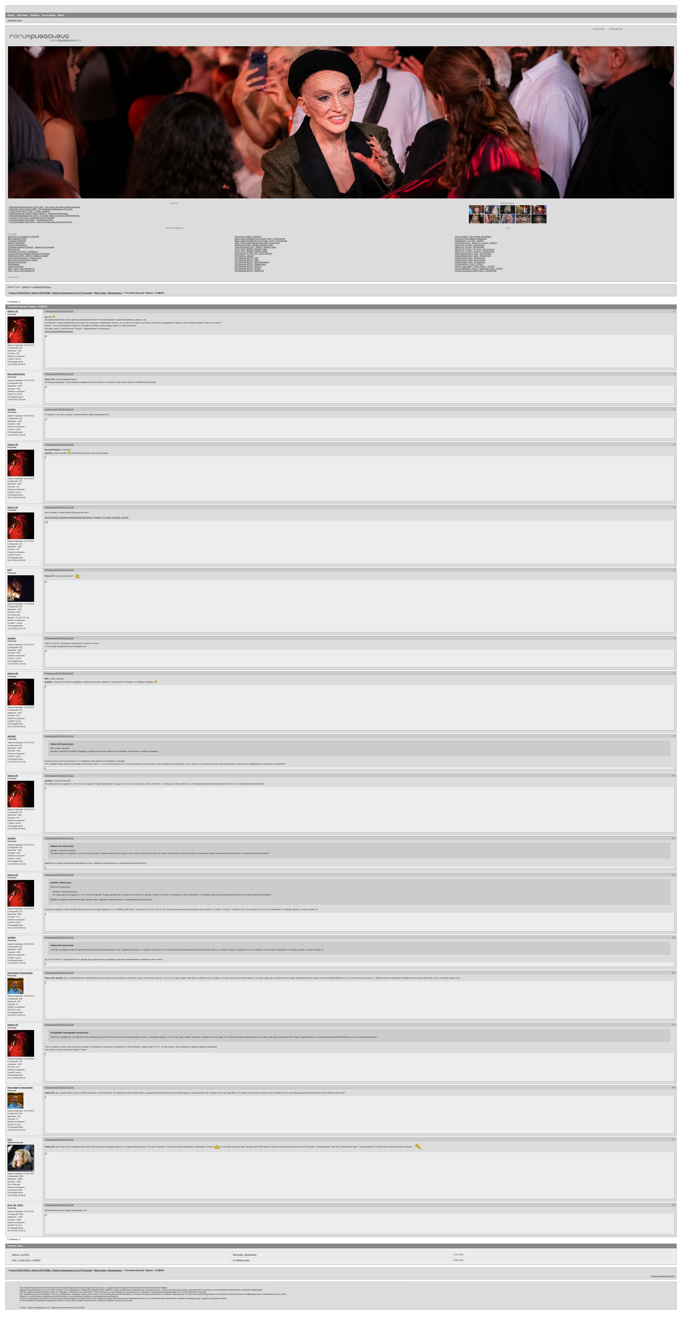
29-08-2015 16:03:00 (65, 875)
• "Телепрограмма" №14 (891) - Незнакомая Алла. (30, 220)
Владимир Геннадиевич (20, 973)
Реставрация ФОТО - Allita (246, 260)
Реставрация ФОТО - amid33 (248, 268)
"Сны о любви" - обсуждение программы (473, 236)
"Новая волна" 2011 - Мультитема (470, 258)
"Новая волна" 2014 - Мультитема (470, 260)
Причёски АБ (14, 249)
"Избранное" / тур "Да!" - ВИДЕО (469, 241)
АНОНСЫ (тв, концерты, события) (23, 236)
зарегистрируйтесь (42, 287)
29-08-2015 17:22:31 (65, 937)
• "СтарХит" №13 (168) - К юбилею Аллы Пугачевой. (31, 218)
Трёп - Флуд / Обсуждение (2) (21, 268)
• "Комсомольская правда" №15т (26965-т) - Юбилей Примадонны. (38, 213)
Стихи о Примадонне (17, 245)
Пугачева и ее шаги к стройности (23, 251)
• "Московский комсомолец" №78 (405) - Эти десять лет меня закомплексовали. (44, 207)
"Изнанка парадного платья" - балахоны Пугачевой (31, 247)
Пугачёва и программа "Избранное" (471, 239)
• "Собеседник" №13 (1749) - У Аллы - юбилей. (29, 211)
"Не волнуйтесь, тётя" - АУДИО (469, 264)
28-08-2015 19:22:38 (65, 507)
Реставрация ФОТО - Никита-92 (249, 271)
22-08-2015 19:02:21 (65, 444)
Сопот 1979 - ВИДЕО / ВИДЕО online (251, 251)
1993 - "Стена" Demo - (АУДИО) (26, 1260)
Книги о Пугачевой (16, 243)
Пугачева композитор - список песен (24, 258)
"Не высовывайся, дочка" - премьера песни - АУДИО (479, 268)
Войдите (25, 287)
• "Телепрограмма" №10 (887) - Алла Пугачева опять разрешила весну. (40, 222)
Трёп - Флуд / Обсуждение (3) (21, 271)
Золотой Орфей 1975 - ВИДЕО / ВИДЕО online (255, 247)
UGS (9, 1139)
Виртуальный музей (17, 239)
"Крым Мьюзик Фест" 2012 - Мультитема (473, 253)
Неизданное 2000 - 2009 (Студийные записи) (28, 256)
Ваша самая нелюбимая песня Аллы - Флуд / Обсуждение (261, 241)
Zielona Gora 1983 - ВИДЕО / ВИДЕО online (254, 245)
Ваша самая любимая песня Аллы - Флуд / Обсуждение (260, 239)
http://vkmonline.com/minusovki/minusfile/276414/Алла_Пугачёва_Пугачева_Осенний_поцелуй (86, 517)
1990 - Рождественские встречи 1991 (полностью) (257, 243)
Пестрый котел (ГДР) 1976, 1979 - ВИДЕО (253, 253)
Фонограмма (13, 264)
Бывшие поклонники (17, 262)
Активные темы (14, 20)
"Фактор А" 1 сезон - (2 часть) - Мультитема (474, 251)
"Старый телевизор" (17, 241)
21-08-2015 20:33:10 (65, 374)
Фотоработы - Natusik (244, 256)
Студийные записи (241, 1260)
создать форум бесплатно (663, 1276)
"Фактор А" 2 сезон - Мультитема (469, 247)
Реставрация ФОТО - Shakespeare (250, 264)
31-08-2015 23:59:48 (65, 1205)
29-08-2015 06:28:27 (65, 673)
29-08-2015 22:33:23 (65, 1139)
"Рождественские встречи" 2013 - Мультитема (475, 271)
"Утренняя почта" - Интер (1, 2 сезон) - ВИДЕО (476, 243)
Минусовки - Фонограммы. (108, 293)
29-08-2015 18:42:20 (65, 1025)
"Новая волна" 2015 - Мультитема (470, 262)
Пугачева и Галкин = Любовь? (248, 236)
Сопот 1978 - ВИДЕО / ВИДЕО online (251, 249)
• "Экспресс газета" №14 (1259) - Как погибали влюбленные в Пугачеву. (40, 209)
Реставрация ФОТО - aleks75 (248, 266)
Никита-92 (12, 311)
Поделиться (50, 311)
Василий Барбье (16, 374)
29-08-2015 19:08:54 (65, 1087)
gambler (11, 409)
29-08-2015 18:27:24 (65, 973)
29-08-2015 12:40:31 (65, 736)
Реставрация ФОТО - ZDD (247, 258)
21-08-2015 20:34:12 (65, 409)
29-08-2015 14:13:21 (65, 776)
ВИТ (9, 570)
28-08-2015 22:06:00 (65, 570)
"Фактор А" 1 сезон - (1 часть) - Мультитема (474, 249)
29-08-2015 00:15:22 (65, 638)
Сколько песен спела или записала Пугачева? (29, 253)
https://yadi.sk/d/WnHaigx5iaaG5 (59, 331)
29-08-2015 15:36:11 (64, 838)
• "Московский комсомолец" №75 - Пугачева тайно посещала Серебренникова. (44, 215)
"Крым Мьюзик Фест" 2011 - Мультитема (473, 256)
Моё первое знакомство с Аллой (22, 260)
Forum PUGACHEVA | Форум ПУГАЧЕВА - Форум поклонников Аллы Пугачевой (50, 293)
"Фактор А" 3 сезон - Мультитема (469, 245)
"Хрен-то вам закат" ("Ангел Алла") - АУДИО (475, 266)
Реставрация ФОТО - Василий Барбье (252, 262)
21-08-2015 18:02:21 (65, 311)
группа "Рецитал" (15, 266)
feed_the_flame (15, 1205)
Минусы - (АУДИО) (20, 1255)
